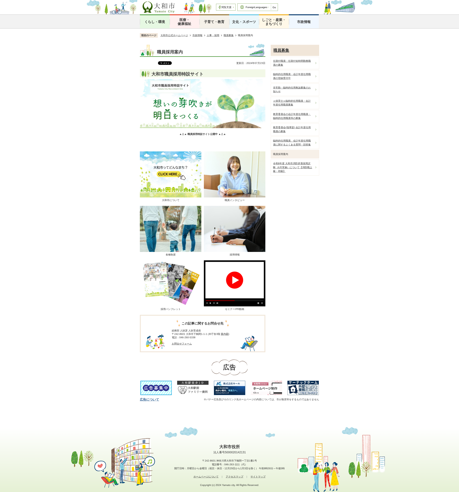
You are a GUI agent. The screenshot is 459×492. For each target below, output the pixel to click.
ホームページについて (206, 476)
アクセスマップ (234, 476)
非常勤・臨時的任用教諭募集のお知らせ (292, 89)
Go (274, 7)
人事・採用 (213, 35)
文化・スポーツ (244, 22)
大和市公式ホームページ (174, 35)
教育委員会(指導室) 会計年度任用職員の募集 (292, 129)
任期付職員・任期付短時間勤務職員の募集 (292, 62)
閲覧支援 (226, 7)
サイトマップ (258, 476)
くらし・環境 (155, 22)
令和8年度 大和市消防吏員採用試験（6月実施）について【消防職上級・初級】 (292, 167)
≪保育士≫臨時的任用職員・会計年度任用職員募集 (292, 102)
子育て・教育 (214, 22)
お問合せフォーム (182, 343)
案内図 (224, 334)
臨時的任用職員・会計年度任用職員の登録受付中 (292, 76)
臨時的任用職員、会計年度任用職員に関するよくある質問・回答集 (292, 142)
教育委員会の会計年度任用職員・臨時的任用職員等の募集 (292, 116)
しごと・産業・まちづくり (274, 22)
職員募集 (229, 35)
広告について (149, 399)
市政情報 (304, 22)
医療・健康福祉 (184, 22)
